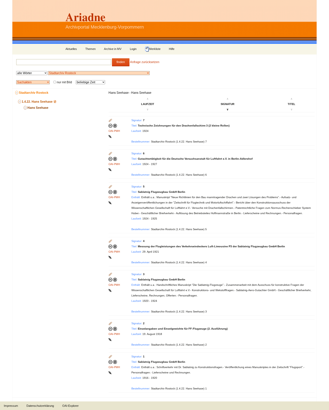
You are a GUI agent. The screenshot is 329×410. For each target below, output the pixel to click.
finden (121, 62)
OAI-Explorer (70, 405)
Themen (90, 48)
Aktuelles (71, 48)
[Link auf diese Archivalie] (110, 136)
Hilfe (171, 48)
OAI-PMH (114, 130)
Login (133, 48)
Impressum (11, 405)
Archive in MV (112, 48)
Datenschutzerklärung (40, 405)
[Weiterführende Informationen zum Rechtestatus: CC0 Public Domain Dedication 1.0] (113, 125)
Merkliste (155, 48)
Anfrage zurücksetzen (144, 62)
